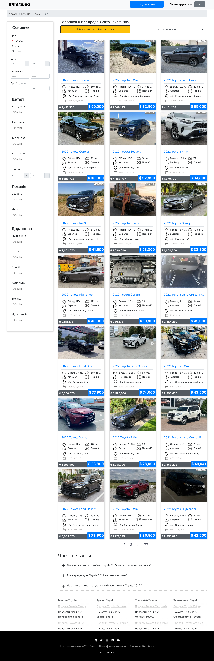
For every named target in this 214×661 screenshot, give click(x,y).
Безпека (16, 298)
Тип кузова (18, 106)
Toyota (37, 14)
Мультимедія (19, 314)
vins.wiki (13, 14)
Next (101, 57)
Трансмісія (18, 122)
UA (198, 4)
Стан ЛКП (17, 267)
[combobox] (30, 41)
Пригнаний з (19, 235)
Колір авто (18, 282)
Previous (61, 57)
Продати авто (146, 4)
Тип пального (19, 153)
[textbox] (28, 112)
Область (17, 193)
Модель (15, 46)
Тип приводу (19, 137)
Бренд (14, 35)
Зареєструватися (181, 4)
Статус (16, 251)
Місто (15, 209)
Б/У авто (25, 14)
